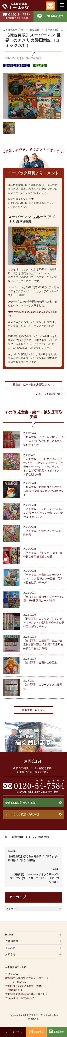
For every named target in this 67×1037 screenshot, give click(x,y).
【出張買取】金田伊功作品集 (40, 662)
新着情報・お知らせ (24, 836)
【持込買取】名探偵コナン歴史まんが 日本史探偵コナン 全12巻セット (43, 490)
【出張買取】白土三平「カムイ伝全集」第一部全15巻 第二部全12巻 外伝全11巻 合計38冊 (43, 644)
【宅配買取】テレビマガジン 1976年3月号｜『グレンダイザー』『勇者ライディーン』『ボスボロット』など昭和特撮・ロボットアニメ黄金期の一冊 (43, 467)
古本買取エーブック (13, 29)
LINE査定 (59, 1031)
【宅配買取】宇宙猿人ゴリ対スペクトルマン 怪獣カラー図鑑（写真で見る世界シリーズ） (43, 578)
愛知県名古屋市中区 (16, 65)
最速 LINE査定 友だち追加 (20, 802)
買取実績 (35, 29)
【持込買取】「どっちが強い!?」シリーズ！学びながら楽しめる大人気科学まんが (43, 441)
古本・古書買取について (50, 393)
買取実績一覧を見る (33, 709)
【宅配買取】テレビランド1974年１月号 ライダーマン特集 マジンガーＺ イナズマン (43, 512)
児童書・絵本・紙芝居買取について (33, 384)
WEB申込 (39, 1031)
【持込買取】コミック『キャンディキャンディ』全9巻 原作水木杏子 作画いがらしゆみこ (43, 622)
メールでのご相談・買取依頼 (22, 814)
